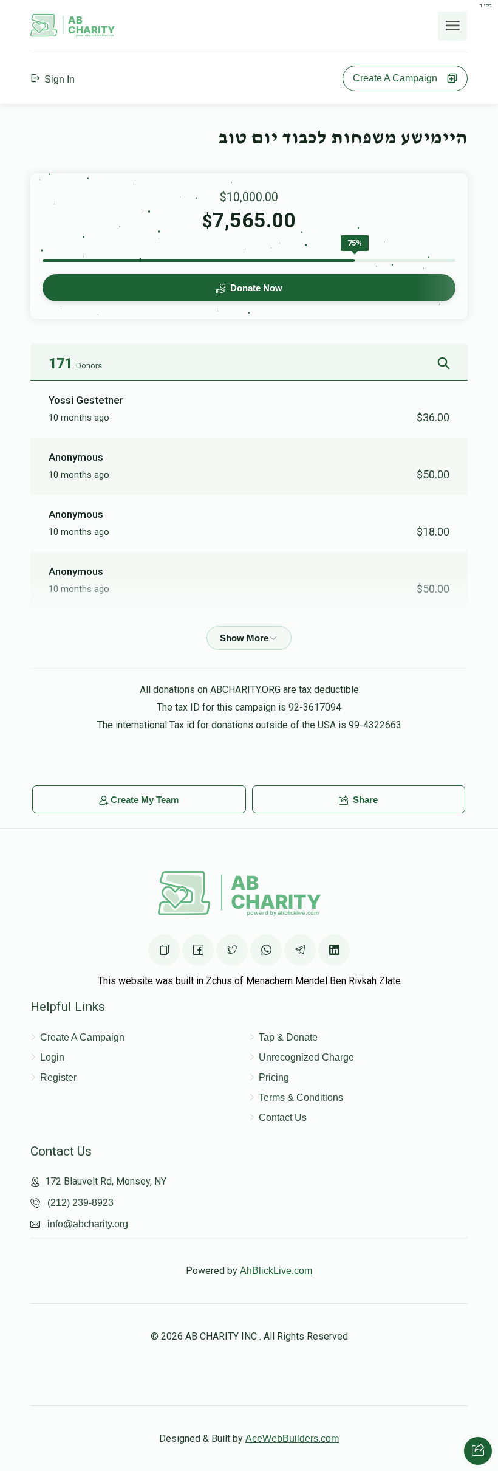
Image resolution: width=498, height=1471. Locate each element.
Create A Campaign (399, 78)
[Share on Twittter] (232, 950)
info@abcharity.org (87, 1224)
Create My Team (145, 799)
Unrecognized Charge (306, 1057)
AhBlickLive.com (276, 1271)
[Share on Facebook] (198, 950)
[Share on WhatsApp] (266, 950)
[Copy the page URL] (164, 950)
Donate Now (255, 288)
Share (364, 799)
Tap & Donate (288, 1037)
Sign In (58, 79)
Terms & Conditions (301, 1097)
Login (52, 1057)
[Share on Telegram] (300, 950)
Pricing (274, 1077)
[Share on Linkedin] (334, 950)
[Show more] (249, 638)
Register (58, 1077)
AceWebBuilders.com (292, 1438)
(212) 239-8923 (80, 1202)
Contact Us (283, 1117)
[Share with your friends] (478, 1451)
